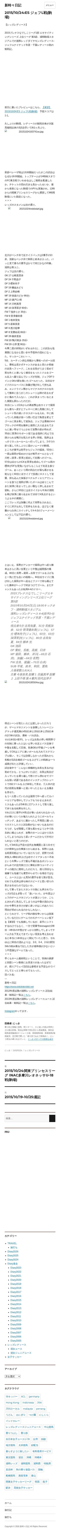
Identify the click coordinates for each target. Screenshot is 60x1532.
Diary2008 (15, 1328)
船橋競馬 (10, 1475)
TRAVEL (12, 1243)
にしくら (43, 1414)
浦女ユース (16, 1349)
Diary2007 (15, 1332)
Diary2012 (15, 1312)
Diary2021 (15, 1276)
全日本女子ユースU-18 (18, 1439)
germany (34, 1396)
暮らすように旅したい (17, 1451)
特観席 (47, 1463)
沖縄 (29, 1457)
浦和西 (36, 1463)
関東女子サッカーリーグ (18, 1481)
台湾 (35, 1439)
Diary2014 (15, 1304)
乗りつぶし (11, 1433)
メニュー (50, 5)
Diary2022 (15, 1272)
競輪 (40, 1469)
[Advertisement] (30, 79)
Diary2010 (15, 1320)
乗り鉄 (24, 1433)
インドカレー (13, 1421)
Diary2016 (15, 1296)
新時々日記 (13, 5)
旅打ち (13, 1247)
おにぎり (20, 1414)
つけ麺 (32, 1414)
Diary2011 (15, 1316)
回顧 (43, 1439)
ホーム (8, 1503)
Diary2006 (15, 1336)
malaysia (28, 1408)
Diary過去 (13, 1263)
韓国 (37, 1481)
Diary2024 (13, 1259)
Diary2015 (15, 1300)
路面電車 (23, 1475)
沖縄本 (38, 1457)
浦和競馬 (25, 1463)
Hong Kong (12, 1402)
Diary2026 (13, 1251)
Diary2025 (13, 1255)
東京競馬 (10, 1457)
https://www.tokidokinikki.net (19, 987)
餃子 (45, 1481)
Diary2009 (15, 1324)
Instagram (10, 1011)
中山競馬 (48, 1427)
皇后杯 (9, 1469)
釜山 (33, 1475)
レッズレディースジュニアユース (23, 1427)
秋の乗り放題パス (25, 1469)
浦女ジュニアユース (20, 1353)
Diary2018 (15, 1288)
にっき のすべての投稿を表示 (40, 1039)
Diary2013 (15, 1308)
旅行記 (8, 1510)
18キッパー (12, 1396)
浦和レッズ (11, 1463)
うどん (9, 1414)
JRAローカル (13, 1408)
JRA (39, 1402)
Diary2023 (15, 1268)
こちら (26, 995)
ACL (23, 1396)
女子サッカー (15, 1357)
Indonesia (28, 1402)
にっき (7, 1050)
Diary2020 (15, 1280)
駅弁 (8, 1487)
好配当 (34, 1445)
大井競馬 (23, 1445)
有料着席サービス (41, 1451)
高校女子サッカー (23, 1487)
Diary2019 (15, 1284)
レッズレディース (32, 1050)
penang (40, 1408)
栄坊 (20, 1457)
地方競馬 (10, 1445)
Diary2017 (15, 1292)
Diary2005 (15, 1340)
